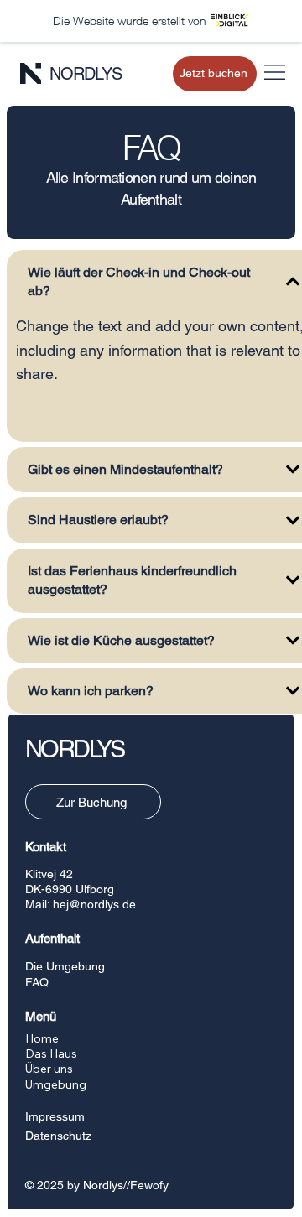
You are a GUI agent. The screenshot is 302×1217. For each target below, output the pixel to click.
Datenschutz (58, 1135)
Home (42, 1038)
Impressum (55, 1116)
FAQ (37, 982)
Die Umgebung (65, 966)
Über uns (49, 1068)
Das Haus (51, 1053)
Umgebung (55, 1084)
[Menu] (274, 72)
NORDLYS (85, 74)
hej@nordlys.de (94, 904)
